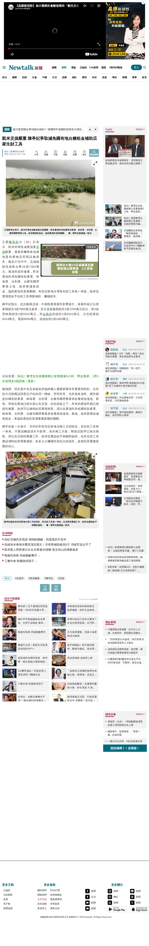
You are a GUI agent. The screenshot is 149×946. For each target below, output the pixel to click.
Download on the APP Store (139, 909)
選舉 (134, 77)
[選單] (4, 67)
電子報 (6, 904)
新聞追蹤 (8, 908)
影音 (144, 77)
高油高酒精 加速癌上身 (80, 658)
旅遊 (104, 77)
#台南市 (19, 578)
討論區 (83, 67)
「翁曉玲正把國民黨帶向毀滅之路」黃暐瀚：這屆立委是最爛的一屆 (82, 673)
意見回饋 (42, 904)
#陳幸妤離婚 (115, 67)
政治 (4, 77)
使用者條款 (56, 895)
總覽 (54, 67)
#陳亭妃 (49, 578)
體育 (84, 77)
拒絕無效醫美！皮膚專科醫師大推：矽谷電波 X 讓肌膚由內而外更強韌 (82, 686)
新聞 (64, 67)
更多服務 (49, 884)
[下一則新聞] (95, 129)
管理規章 (55, 904)
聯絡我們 (42, 895)
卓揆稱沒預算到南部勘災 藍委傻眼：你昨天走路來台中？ (82, 608)
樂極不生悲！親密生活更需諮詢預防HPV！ (33, 647)
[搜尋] (145, 67)
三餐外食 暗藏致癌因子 (30, 684)
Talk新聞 (93, 67)
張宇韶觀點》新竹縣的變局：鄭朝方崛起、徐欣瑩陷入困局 (82, 647)
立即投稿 (42, 899)
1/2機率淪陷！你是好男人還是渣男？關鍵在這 (32, 673)
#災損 (61, 578)
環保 (114, 77)
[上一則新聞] (90, 129)
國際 (14, 77)
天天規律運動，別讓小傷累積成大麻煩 (82, 634)
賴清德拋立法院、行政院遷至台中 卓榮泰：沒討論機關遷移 (82, 698)
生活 (54, 77)
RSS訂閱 (55, 890)
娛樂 (64, 77)
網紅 (74, 77)
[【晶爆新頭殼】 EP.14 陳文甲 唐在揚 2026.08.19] (125, 30)
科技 (94, 77)
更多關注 (117, 884)
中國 (44, 77)
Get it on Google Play (117, 909)
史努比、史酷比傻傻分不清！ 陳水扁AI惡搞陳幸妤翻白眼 (32, 698)
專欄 (124, 77)
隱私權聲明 (56, 899)
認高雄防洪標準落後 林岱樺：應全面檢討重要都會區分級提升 (33, 660)
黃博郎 (13, 151)
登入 (136, 67)
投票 (5, 899)
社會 (34, 77)
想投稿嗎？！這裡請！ (125, 748)
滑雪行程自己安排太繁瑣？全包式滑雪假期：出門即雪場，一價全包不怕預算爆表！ (82, 621)
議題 (103, 67)
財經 (24, 77)
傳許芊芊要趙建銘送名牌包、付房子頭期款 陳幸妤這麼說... (32, 621)
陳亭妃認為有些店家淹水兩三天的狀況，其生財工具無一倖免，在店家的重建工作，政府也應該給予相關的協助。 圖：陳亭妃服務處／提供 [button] (50, 523)
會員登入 (42, 908)
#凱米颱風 (34, 578)
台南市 (47, 314)
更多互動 (8, 884)
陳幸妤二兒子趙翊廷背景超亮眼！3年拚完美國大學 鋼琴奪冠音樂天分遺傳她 (33, 608)
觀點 (73, 67)
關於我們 (42, 890)
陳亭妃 (14, 242)
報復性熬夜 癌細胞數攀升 (32, 632)
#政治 (7, 578)
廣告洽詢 (55, 908)
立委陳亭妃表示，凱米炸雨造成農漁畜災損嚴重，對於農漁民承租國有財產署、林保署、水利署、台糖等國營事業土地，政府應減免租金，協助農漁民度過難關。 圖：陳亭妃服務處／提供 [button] (50, 231)
